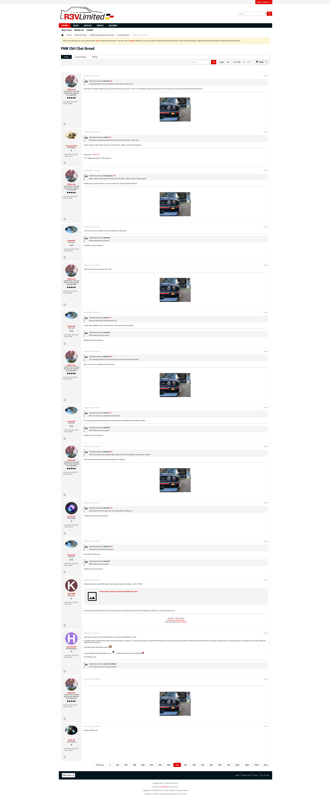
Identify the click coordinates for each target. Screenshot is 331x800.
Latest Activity (80, 57)
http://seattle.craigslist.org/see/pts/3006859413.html (119, 591)
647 (185, 765)
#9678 (265, 171)
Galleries (113, 25)
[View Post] (111, 81)
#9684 (265, 446)
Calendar (89, 30)
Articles (88, 25)
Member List (79, 30)
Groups (100, 25)
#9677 (265, 132)
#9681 (265, 313)
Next (266, 765)
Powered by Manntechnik (176, 620)
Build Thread (182, 622)
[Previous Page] (244, 62)
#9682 (265, 351)
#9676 (265, 76)
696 (219, 765)
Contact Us (245, 775)
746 (228, 765)
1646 (247, 765)
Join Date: (66, 102)
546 (125, 765)
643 (151, 765)
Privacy (255, 775)
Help (237, 775)
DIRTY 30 (96, 155)
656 (211, 765)
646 (177, 765)
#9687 (265, 580)
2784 (256, 765)
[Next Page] (248, 62)
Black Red (67, 775)
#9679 (265, 227)
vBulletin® (165, 787)
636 (143, 765)
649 (202, 765)
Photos (95, 57)
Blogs (76, 25)
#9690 (265, 726)
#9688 (265, 633)
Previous (100, 765)
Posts (66, 57)
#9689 (265, 679)
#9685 (265, 503)
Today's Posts (66, 30)
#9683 (265, 408)
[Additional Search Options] (265, 14)
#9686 (265, 541)
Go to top (265, 775)
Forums (64, 25)
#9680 (265, 265)
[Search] (269, 14)
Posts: (65, 103)
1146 (237, 765)
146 (117, 765)
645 (168, 765)
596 (134, 765)
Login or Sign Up (263, 2)
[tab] (66, 57)
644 (160, 765)
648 (194, 765)
